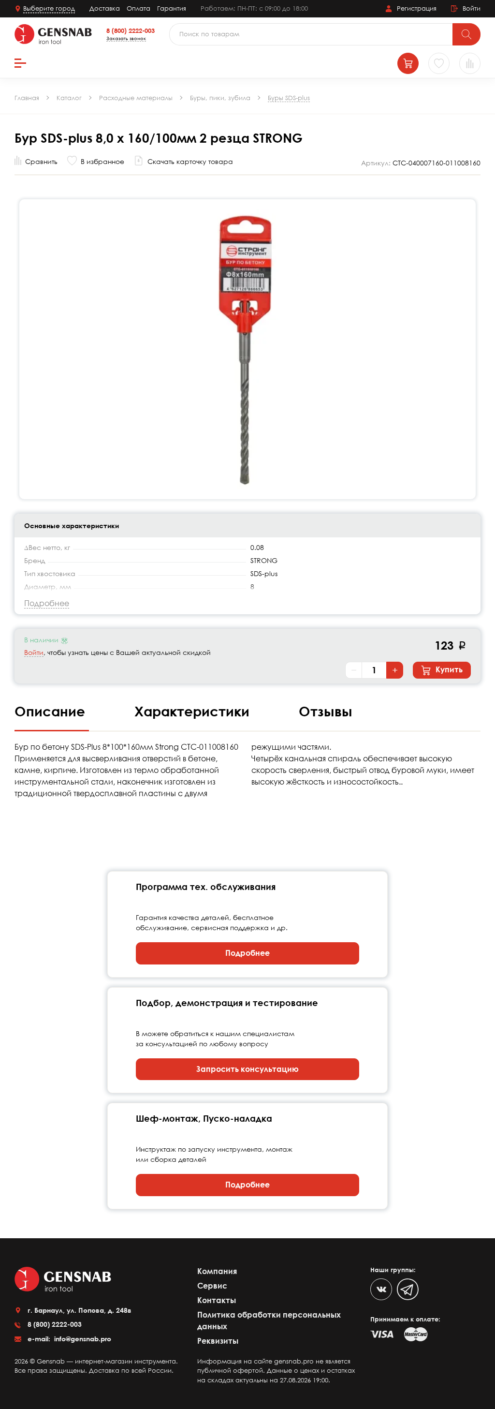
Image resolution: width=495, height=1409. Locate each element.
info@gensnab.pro (81, 1339)
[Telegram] (408, 1289)
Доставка (104, 8)
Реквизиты (217, 1341)
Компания (217, 1271)
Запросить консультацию (247, 1069)
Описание (52, 711)
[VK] (381, 1289)
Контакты (216, 1300)
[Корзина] (408, 63)
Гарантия (171, 8)
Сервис (212, 1285)
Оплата (138, 8)
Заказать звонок (126, 38)
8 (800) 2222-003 (130, 30)
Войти (34, 652)
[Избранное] (439, 63)
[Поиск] (466, 34)
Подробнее (247, 953)
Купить (448, 669)
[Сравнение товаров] (469, 63)
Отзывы (325, 711)
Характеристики (193, 711)
